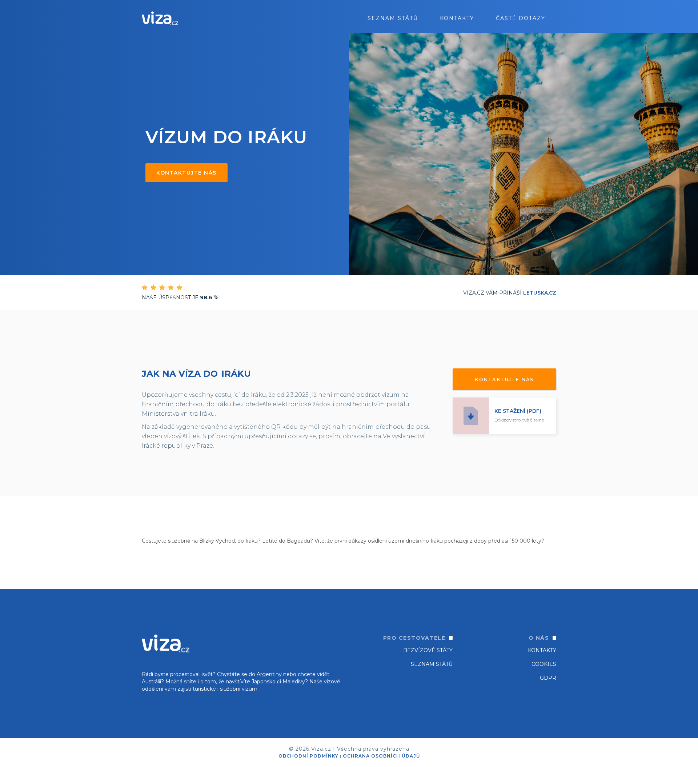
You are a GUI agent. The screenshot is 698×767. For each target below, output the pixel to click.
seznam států (393, 18)
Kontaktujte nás (186, 172)
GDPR (548, 678)
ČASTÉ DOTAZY (520, 18)
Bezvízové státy (428, 650)
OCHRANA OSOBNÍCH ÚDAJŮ (381, 756)
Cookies (543, 664)
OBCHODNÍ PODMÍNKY (308, 756)
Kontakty (457, 18)
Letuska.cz (539, 292)
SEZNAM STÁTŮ (432, 664)
